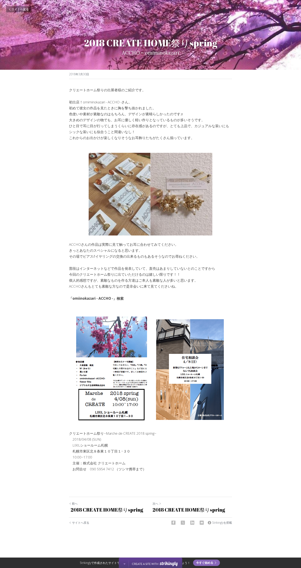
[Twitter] (183, 523)
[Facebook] (173, 523)
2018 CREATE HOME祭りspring (107, 510)
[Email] (202, 523)
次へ (155, 503)
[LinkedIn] (192, 523)
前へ (75, 503)
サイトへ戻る (20, 9)
